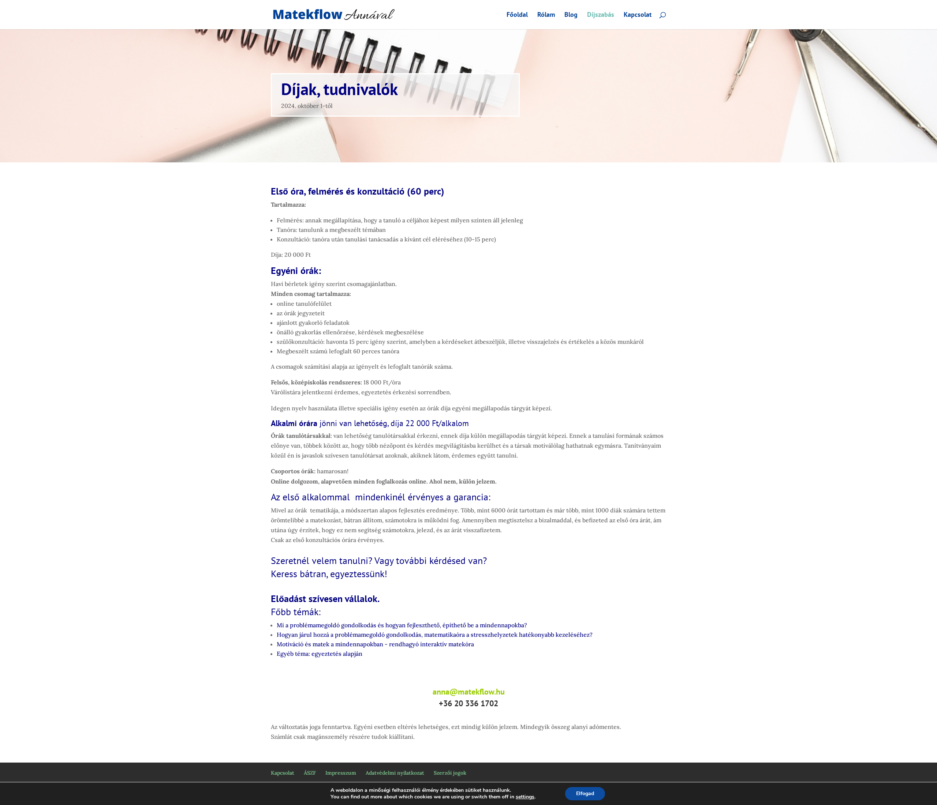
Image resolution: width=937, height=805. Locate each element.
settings (525, 797)
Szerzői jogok (450, 773)
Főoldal (517, 15)
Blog (571, 15)
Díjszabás (600, 15)
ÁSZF (310, 773)
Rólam (546, 15)
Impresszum (340, 773)
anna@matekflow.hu (469, 691)
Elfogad (585, 793)
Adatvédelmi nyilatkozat (395, 773)
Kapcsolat (638, 15)
